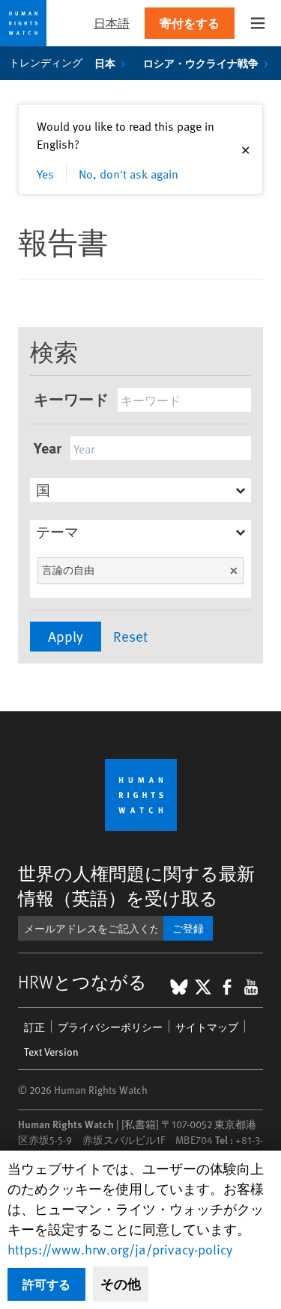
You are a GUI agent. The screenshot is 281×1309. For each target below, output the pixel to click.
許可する (46, 1284)
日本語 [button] (112, 22)
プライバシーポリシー (110, 1027)
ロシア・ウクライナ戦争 (201, 62)
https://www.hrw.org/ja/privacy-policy (119, 1249)
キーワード (71, 398)
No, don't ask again (128, 173)
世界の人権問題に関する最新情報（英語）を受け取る (136, 885)
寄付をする (190, 22)
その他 (120, 1283)
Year (47, 447)
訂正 (34, 1027)
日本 (104, 62)
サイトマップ (206, 1027)
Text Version (51, 1052)
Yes (45, 173)
